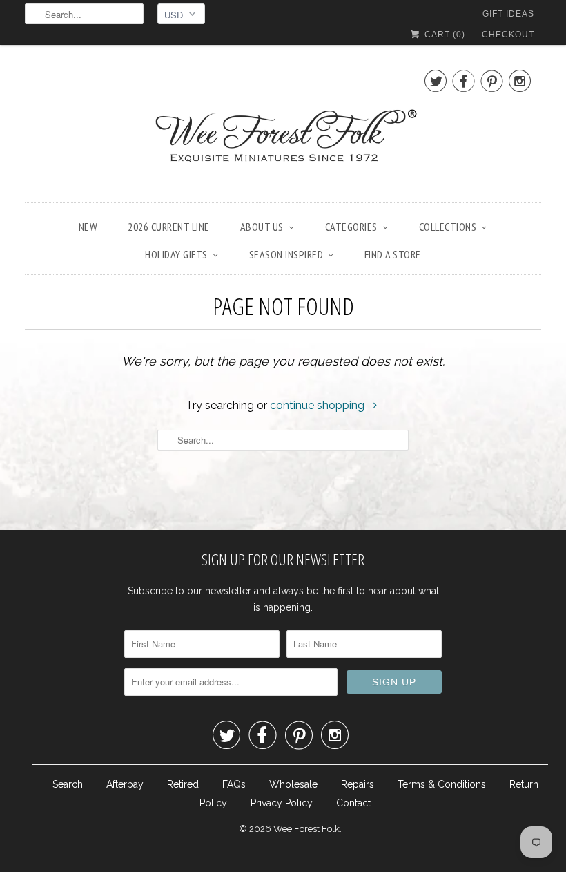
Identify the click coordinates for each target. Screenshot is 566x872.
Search (67, 784)
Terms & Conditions (442, 784)
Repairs (357, 784)
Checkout (508, 34)
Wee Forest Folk (306, 829)
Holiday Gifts (176, 254)
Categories (351, 227)
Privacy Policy (282, 802)
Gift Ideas (508, 14)
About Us (262, 227)
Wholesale (293, 784)
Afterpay (125, 784)
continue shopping (318, 405)
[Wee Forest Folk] (283, 127)
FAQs (234, 784)
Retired (183, 784)
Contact (353, 802)
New (88, 227)
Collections (448, 227)
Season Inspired (286, 254)
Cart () (443, 34)
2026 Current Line (169, 227)
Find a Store (392, 254)
